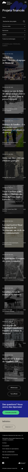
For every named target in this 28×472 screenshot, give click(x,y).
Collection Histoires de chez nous (11, 435)
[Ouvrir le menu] (25, 3)
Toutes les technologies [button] (8, 39)
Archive (4, 443)
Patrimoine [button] (5, 30)
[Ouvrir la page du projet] (14, 65)
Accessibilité (5, 445)
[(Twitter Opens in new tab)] (6, 463)
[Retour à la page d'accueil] (7, 3)
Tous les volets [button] (6, 26)
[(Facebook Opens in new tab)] (3, 463)
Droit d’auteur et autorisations (10, 448)
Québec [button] (4, 34)
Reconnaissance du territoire (10, 454)
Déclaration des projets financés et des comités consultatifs (13, 439)
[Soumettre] (24, 21)
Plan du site (5, 457)
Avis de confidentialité (8, 451)
